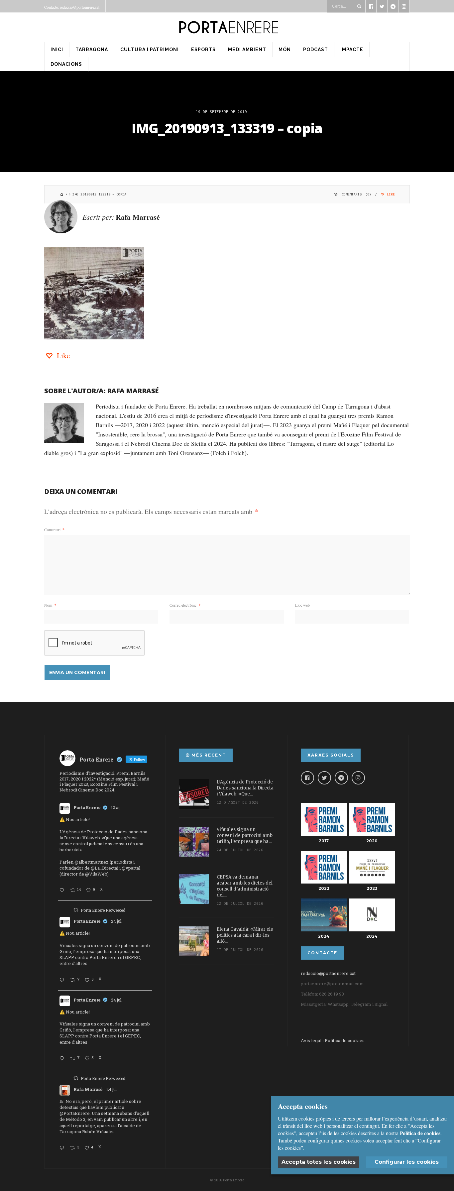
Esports (203, 49)
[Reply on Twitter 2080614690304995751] (63, 980)
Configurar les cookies (407, 1162)
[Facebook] (307, 777)
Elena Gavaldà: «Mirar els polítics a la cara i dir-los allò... (245, 935)
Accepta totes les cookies (319, 1162)
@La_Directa (104, 868)
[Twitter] (324, 777)
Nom (50, 605)
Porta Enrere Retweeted (103, 910)
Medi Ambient (247, 49)
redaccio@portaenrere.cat (328, 973)
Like (390, 194)
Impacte (351, 49)
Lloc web (302, 605)
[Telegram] (341, 777)
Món (285, 49)
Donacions (66, 64)
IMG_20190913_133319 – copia (227, 128)
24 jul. (116, 921)
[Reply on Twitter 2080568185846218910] (63, 1148)
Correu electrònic (185, 605)
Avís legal (311, 1040)
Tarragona (91, 49)
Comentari (54, 529)
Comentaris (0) (356, 194)
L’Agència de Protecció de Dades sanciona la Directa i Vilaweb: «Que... (245, 788)
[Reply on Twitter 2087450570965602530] (63, 890)
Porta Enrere (87, 807)
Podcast (315, 49)
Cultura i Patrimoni (149, 49)
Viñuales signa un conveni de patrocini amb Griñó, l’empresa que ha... (245, 835)
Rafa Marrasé (138, 217)
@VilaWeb (96, 874)
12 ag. (116, 807)
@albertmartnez (91, 862)
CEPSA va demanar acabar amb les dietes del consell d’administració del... (245, 886)
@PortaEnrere (74, 1113)
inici (57, 49)
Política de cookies (345, 1040)
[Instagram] (358, 777)
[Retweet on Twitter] (75, 909)
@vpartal (131, 868)
